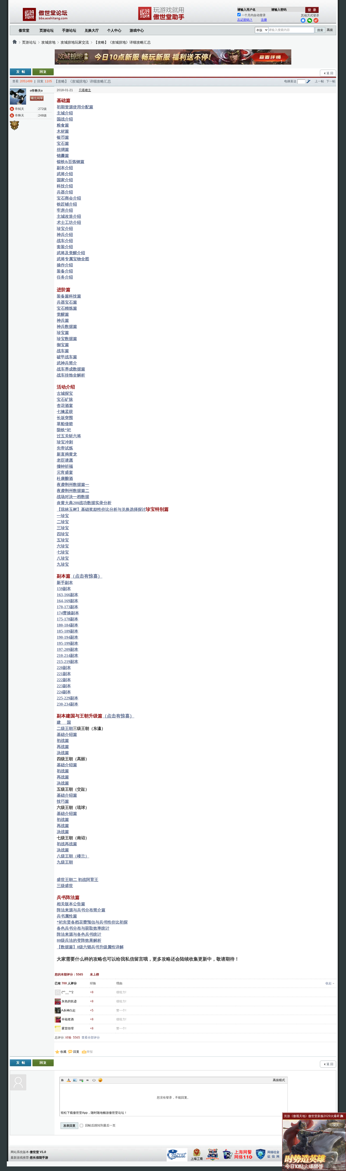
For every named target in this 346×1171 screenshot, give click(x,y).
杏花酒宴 (65, 405)
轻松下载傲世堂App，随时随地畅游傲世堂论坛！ (94, 1113)
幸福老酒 (68, 1019)
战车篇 (63, 351)
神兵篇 (63, 320)
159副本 (64, 589)
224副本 (64, 692)
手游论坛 (69, 30)
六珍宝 (63, 546)
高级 (330, 30)
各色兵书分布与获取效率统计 (83, 928)
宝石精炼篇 (67, 308)
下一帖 (330, 81)
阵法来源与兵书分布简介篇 (81, 910)
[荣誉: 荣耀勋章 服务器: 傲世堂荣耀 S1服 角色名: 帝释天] (16, 124)
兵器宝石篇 (67, 302)
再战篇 (63, 747)
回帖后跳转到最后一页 (100, 1125)
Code (94, 1080)
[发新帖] (20, 71)
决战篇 (63, 753)
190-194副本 (67, 637)
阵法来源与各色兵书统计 (79, 934)
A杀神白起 (68, 1010)
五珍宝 (63, 540)
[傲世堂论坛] (14, 42)
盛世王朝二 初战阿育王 (77, 879)
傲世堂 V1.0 (38, 1152)
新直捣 (63, 454)
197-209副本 (67, 649)
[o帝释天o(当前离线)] (18, 96)
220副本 (64, 668)
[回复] (43, 71)
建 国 (64, 722)
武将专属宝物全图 (73, 259)
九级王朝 (65, 862)
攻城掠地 (48, 42)
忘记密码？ (245, 20)
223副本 (64, 686)
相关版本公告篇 (71, 904)
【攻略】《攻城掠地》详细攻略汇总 (122, 42)
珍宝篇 (63, 332)
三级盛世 (65, 886)
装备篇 (63, 296)
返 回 (329, 73)
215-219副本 (67, 661)
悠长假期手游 (39, 1157)
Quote (87, 1080)
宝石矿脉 (65, 399)
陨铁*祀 (64, 430)
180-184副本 (67, 625)
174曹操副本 (68, 613)
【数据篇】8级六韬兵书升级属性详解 (90, 947)
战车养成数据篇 (71, 369)
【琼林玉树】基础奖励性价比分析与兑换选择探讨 (101, 509)
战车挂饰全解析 (71, 375)
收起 (328, 983)
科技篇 (75, 296)
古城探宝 (65, 393)
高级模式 (279, 1080)
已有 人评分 (66, 983)
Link (81, 1080)
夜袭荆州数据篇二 (73, 491)
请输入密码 (278, 9)
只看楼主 (85, 90)
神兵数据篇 (67, 326)
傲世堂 (24, 30)
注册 (264, 20)
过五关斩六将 (69, 436)
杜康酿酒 (65, 478)
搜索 (320, 30)
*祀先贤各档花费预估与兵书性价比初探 (92, 922)
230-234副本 (67, 704)
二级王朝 (65, 728)
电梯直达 (290, 81)
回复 (76, 1051)
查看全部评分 (91, 1037)
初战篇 (63, 740)
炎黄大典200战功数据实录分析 (84, 503)
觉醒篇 (63, 314)
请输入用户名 (246, 9)
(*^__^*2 (67, 992)
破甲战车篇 (67, 357)
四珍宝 (63, 534)
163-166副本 (67, 595)
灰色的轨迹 (69, 1001)
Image (75, 1080)
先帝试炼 (65, 448)
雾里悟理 (68, 1028)
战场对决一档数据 (73, 497)
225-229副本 (67, 698)
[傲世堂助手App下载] (162, 20)
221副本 (64, 674)
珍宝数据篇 (67, 339)
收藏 (63, 1051)
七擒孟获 (65, 411)
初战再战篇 (67, 844)
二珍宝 (63, 522)
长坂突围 (65, 418)
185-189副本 (67, 631)
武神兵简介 (67, 363)
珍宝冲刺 (65, 442)
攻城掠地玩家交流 (75, 42)
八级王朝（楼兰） (73, 856)
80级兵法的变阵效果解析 (79, 940)
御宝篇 (63, 345)
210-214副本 (67, 655)
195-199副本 (67, 643)
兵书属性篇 (67, 916)
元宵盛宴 (65, 472)
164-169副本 (67, 601)
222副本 (64, 680)
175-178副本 (67, 619)
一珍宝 (63, 516)
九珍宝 (63, 564)
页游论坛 (47, 30)
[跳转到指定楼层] (308, 81)
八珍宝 (63, 558)
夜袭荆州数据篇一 (73, 484)
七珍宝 (63, 552)
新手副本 (65, 582)
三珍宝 (63, 528)
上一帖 (319, 81)
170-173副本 (67, 607)
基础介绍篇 (67, 734)
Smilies (100, 1080)
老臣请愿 (65, 460)
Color (68, 1080)
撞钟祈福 (65, 466)
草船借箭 (65, 424)
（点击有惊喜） (86, 576)
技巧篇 (63, 801)
